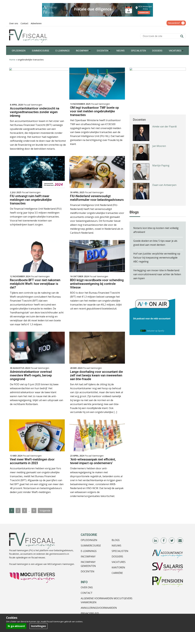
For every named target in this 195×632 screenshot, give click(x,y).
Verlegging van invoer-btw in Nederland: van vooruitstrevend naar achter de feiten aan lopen (157, 274)
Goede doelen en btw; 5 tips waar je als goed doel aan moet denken (155, 242)
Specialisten (120, 551)
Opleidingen (89, 540)
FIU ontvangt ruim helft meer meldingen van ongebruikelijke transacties (31, 199)
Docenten (87, 571)
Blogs (116, 540)
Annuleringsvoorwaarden (99, 607)
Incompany (88, 556)
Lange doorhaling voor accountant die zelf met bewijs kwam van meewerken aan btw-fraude (96, 375)
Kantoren (118, 567)
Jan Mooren (159, 128)
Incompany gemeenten (88, 564)
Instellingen (38, 626)
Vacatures (119, 562)
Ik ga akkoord (16, 626)
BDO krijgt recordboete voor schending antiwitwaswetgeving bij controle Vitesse (97, 283)
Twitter (172, 541)
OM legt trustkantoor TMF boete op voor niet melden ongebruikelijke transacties (94, 111)
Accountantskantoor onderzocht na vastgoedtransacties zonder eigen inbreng (34, 112)
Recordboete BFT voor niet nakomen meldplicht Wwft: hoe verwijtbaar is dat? (35, 283)
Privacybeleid (90, 613)
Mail (180, 541)
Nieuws (116, 545)
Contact (86, 593)
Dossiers (117, 556)
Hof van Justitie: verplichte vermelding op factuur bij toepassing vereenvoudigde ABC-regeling (156, 257)
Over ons (87, 587)
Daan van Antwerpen (164, 167)
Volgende (45, 510)
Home (12, 59)
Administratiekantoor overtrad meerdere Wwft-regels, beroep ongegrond (31, 375)
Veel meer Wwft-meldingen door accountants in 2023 (32, 461)
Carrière (117, 573)
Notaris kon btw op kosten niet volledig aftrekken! (156, 230)
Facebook (164, 541)
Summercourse (91, 545)
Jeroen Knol (159, 187)
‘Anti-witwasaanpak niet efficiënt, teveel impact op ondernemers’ (93, 461)
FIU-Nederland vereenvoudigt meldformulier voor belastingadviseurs (97, 198)
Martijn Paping (160, 148)
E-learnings (89, 551)
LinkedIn (155, 541)
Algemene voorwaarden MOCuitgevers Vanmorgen (106, 600)
